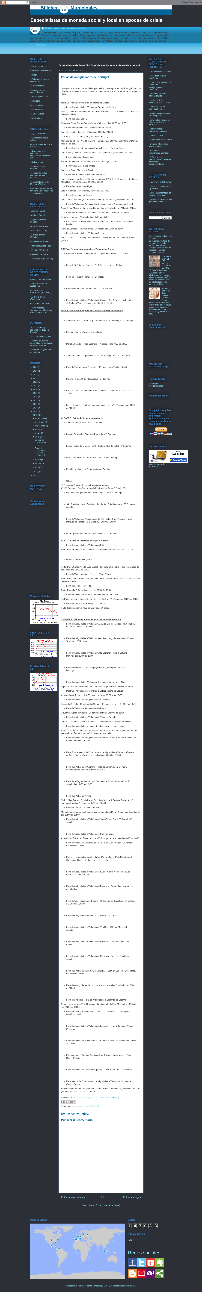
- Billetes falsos (36, 118)
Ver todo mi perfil (38, 45)
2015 (35, 408)
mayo (38, 433)
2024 (35, 374)
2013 (35, 415)
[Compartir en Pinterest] (74, 1102)
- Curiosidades (36, 105)
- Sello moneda (36, 162)
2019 (35, 393)
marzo (38, 460)
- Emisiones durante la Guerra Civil (40, 80)
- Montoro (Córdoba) (39, 250)
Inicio (104, 1197)
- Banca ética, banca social (160, 140)
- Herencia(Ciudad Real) (40, 246)
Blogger (131, 1286)
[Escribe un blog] (65, 1102)
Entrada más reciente (73, 1197)
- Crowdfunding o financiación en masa (158, 130)
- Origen (33, 75)
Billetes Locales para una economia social (65, 28)
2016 (35, 404)
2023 (35, 378)
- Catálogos (35, 101)
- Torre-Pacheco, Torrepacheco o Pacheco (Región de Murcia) (41, 310)
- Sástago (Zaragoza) (39, 254)
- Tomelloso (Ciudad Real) (41, 259)
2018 (35, 397)
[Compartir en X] (68, 1102)
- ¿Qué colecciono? (38, 133)
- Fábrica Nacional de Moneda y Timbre (39, 183)
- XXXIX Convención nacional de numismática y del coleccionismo (41, 343)
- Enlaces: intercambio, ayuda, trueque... (158, 145)
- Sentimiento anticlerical (40, 70)
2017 (35, 400)
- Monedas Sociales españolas (157, 77)
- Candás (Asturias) (38, 230)
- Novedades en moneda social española (159, 114)
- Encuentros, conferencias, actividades (159, 152)
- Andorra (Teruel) (37, 215)
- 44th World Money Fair (40, 336)
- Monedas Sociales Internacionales (157, 94)
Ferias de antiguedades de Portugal (40, 451)
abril (37, 437)
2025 (35, 371)
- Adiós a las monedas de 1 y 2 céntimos (159, 187)
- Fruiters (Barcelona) (39, 241)
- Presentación (36, 66)
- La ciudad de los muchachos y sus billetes (159, 101)
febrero (38, 463)
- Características (37, 86)
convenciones (77, 1106)
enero (38, 467)
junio (37, 429)
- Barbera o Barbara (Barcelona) (38, 285)
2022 (35, 382)
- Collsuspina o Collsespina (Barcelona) (40, 291)
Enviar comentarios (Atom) (107, 1205)
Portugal (95, 1106)
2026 (35, 367)
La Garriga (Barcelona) (40, 442)
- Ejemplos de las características (37, 91)
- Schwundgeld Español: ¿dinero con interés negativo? (159, 122)
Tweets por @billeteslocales (156, 385)
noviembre (40, 422)
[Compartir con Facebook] (71, 1102)
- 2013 (131, 1240)
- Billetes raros (36, 110)
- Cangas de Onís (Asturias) (37, 236)
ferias (87, 1106)
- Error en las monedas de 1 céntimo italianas (160, 194)
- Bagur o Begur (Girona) (40, 279)
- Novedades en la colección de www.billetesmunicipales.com (41, 154)
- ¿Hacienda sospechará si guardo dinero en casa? (160, 200)
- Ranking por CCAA (39, 97)
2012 (35, 472)
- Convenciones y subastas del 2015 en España (39, 329)
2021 (35, 386)
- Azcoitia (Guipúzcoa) (39, 226)
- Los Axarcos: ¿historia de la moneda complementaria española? (160, 85)
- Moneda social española (160, 71)
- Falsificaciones (37, 114)
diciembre (39, 418)
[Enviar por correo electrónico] (62, 1102)
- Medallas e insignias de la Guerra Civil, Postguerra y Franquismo (41, 190)
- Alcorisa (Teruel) (37, 211)
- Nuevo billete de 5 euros (160, 182)
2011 (35, 475)
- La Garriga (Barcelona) (40, 303)
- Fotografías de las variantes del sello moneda (38, 175)
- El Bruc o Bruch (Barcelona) (37, 298)
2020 (35, 389)
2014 (35, 411)
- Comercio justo (156, 135)
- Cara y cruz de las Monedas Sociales (157, 108)
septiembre (40, 426)
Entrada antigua (132, 1197)
